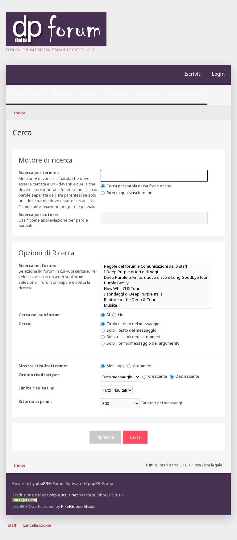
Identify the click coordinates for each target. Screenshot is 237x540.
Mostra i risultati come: (43, 365)
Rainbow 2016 (186, 94)
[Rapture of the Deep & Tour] (156, 299)
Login (218, 73)
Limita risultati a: (36, 388)
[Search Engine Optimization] (24, 501)
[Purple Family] (156, 283)
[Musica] (156, 305)
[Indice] (56, 45)
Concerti (117, 94)
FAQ (39, 94)
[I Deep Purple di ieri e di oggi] (156, 271)
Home (19, 94)
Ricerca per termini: (39, 172)
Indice (20, 113)
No (120, 314)
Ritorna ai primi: (35, 401)
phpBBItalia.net (63, 495)
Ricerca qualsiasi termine (129, 192)
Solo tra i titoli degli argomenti (133, 336)
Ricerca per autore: (38, 214)
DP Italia (62, 94)
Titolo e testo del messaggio (133, 323)
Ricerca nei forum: (37, 265)
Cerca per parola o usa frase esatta (138, 186)
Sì (108, 314)
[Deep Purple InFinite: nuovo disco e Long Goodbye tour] (156, 277)
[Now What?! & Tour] (156, 288)
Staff (12, 525)
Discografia (148, 94)
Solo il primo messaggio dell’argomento (143, 343)
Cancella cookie (37, 525)
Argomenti (142, 365)
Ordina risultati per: (39, 374)
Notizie (89, 94)
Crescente (157, 376)
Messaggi (115, 365)
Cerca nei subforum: (40, 314)
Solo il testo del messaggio (131, 330)
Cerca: (25, 323)
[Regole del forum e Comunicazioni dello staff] (156, 266)
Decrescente (187, 376)
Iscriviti (193, 73)
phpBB (42, 483)
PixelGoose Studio (78, 506)
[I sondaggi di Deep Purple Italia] (156, 294)
